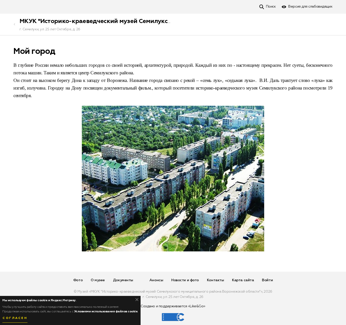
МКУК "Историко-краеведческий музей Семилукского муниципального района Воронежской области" (173, 21)
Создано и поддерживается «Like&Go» (173, 306)
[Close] (137, 299)
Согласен (15, 318)
